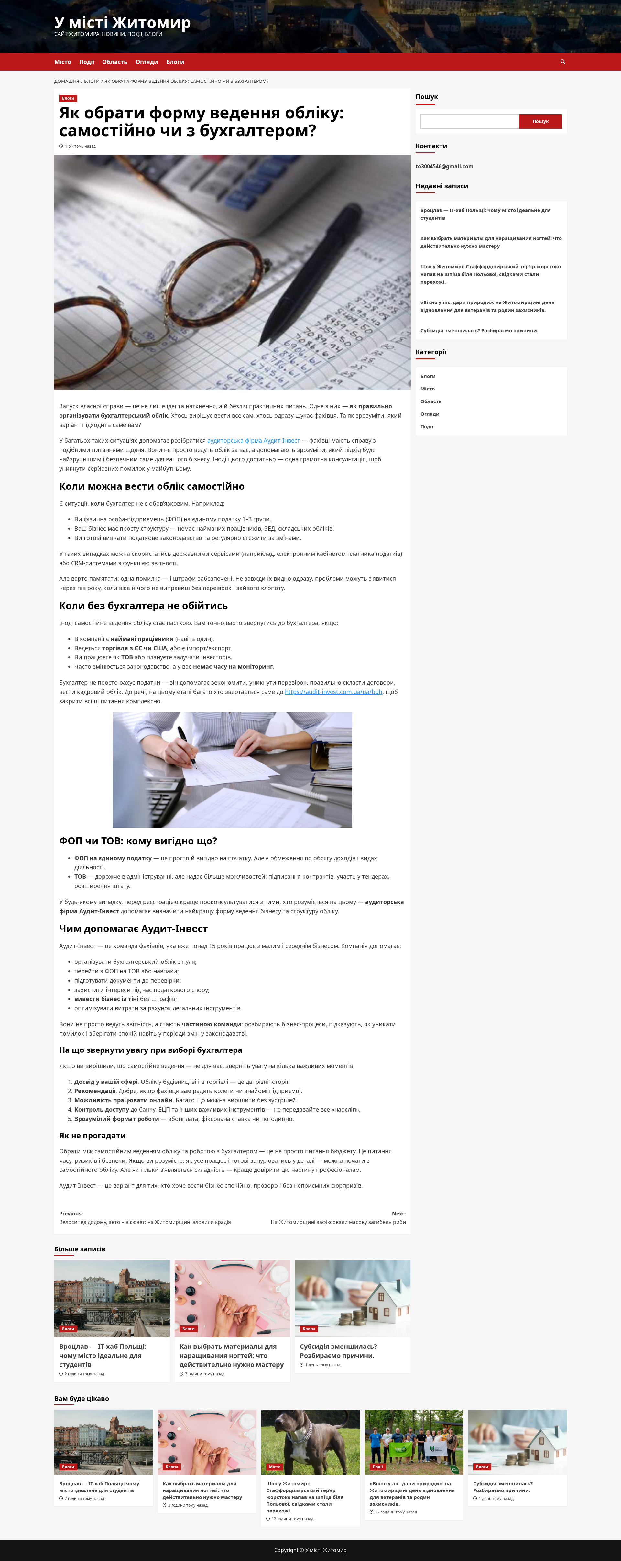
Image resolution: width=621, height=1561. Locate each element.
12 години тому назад (292, 1519)
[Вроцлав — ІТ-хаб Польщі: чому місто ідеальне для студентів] (112, 1298)
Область (114, 62)
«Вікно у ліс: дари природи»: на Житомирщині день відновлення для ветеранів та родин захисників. (487, 306)
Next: (338, 1218)
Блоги (175, 62)
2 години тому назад (84, 1374)
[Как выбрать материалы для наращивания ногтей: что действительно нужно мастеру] (232, 1298)
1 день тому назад (322, 1365)
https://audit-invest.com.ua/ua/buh (333, 692)
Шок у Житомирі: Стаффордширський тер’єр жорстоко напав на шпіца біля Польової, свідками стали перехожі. (490, 274)
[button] (563, 61)
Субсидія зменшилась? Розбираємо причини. (338, 1351)
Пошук (427, 96)
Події (86, 62)
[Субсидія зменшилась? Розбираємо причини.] (352, 1298)
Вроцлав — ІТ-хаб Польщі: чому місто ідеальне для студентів (103, 1355)
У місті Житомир (122, 22)
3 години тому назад (204, 1374)
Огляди (147, 62)
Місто (62, 62)
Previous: (145, 1218)
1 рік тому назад (80, 146)
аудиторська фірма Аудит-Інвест (253, 440)
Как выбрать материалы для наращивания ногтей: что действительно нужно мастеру (232, 1355)
